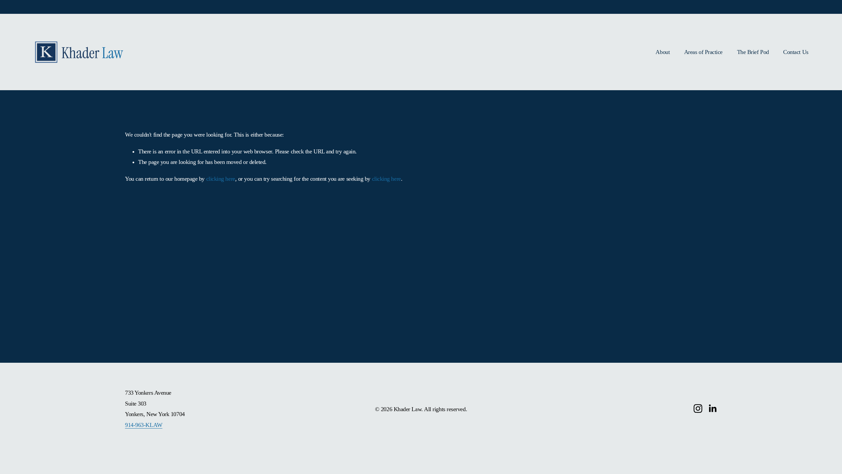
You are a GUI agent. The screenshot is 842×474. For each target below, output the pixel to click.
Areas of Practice (703, 52)
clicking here (220, 178)
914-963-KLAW (143, 425)
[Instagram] (698, 408)
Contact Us (795, 52)
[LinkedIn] (712, 408)
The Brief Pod (753, 52)
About (663, 52)
